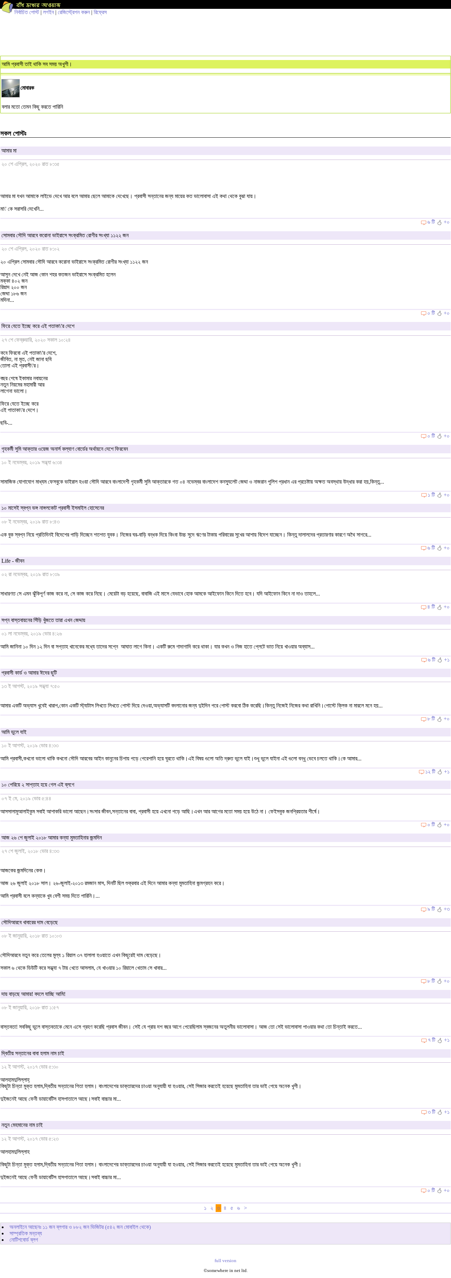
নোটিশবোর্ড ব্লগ (24, 1240)
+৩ (447, 909)
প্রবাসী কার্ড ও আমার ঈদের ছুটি (29, 673)
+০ (447, 222)
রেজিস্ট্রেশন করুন (74, 12)
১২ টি (430, 772)
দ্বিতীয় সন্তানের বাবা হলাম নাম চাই (32, 1053)
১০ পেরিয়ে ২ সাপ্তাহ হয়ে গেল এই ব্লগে (37, 785)
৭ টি (431, 1040)
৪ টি (431, 607)
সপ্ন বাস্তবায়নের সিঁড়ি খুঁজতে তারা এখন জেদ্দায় (43, 620)
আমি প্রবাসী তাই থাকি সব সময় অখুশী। (37, 64)
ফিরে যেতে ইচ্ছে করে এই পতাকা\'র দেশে (37, 326)
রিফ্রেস (100, 12)
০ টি (431, 313)
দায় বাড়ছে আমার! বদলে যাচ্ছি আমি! (33, 994)
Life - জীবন (12, 561)
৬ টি (431, 222)
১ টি (431, 495)
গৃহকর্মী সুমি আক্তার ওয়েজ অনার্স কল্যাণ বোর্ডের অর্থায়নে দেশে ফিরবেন (64, 449)
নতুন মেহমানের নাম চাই (22, 1125)
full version (225, 1260)
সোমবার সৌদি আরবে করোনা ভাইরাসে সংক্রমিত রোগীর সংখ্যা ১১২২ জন (65, 235)
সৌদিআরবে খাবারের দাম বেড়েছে (29, 922)
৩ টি (431, 1112)
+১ (447, 660)
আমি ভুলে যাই (13, 732)
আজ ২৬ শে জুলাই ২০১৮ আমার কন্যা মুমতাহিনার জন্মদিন (51, 838)
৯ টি (431, 909)
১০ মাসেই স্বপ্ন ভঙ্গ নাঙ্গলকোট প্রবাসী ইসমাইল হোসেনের (52, 508)
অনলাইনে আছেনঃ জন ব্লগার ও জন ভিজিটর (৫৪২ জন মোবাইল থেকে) (80, 1227)
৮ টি (431, 719)
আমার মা (9, 151)
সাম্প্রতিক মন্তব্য (26, 1233)
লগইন (48, 12)
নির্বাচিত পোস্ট (26, 12)
